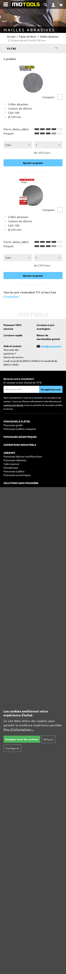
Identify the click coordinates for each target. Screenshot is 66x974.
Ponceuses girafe (13, 425)
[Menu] (6, 4)
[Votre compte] (53, 4)
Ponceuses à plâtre (14, 471)
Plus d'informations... (19, 729)
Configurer (12, 748)
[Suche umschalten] (46, 4)
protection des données (14, 405)
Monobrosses (11, 467)
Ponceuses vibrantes (15, 460)
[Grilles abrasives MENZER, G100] (32, 191)
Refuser (48, 739)
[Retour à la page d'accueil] (25, 4)
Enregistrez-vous (51, 389)
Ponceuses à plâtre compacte (20, 428)
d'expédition (11, 296)
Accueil (11, 36)
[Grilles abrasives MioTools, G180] (32, 78)
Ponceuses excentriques (17, 475)
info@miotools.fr (51, 346)
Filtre (11, 48)
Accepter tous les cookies (21, 739)
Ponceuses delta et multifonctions (23, 456)
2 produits (10, 59)
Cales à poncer (12, 463)
